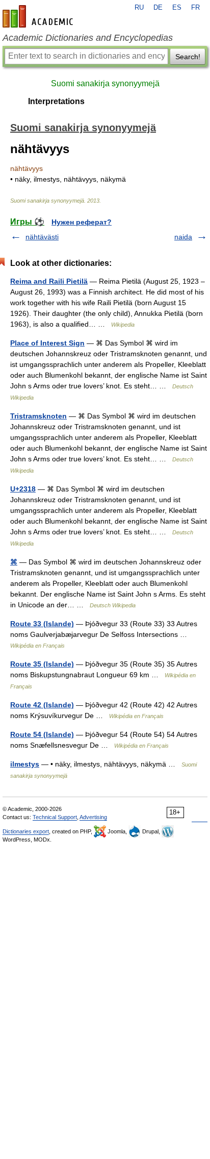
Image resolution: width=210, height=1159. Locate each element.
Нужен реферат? (81, 222)
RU (139, 7)
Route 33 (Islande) (42, 624)
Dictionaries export (26, 831)
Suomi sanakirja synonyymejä (105, 83)
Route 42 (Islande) (42, 705)
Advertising (93, 817)
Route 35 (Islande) (42, 664)
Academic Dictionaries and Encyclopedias (88, 38)
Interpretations (56, 101)
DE (158, 7)
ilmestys (24, 764)
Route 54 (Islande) (42, 734)
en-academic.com (39, 16)
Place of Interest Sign (47, 343)
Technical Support (55, 817)
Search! (187, 57)
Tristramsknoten (38, 416)
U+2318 (23, 489)
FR (195, 7)
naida (183, 237)
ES (176, 7)
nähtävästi (42, 237)
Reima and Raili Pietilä (49, 281)
